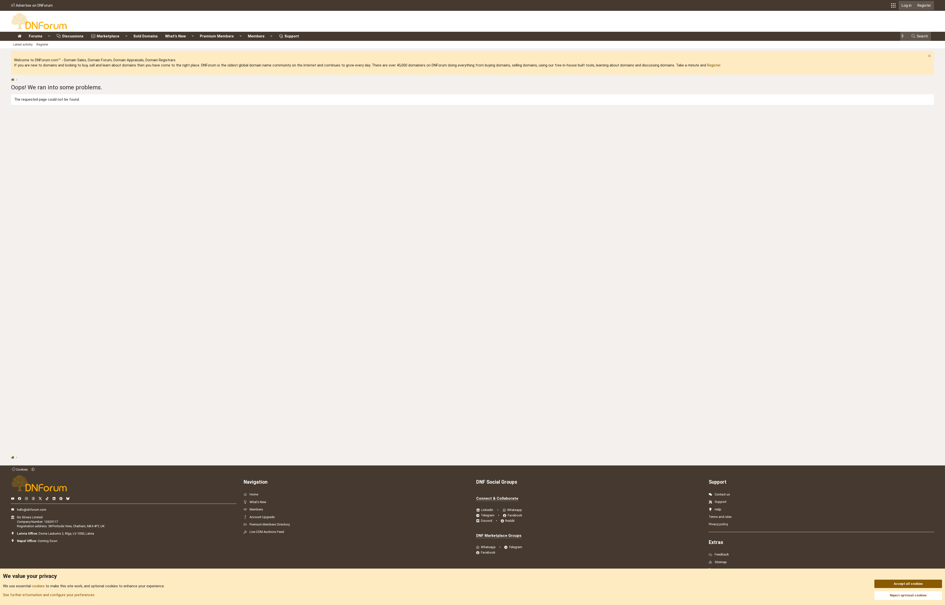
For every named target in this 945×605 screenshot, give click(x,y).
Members (256, 36)
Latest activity (22, 44)
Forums (35, 36)
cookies (38, 586)
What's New (175, 36)
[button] (893, 5)
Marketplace (108, 36)
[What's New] (904, 36)
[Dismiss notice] (929, 56)
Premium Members (217, 36)
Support (291, 36)
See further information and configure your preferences (48, 595)
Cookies (21, 469)
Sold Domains (145, 36)
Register (42, 44)
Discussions (72, 36)
